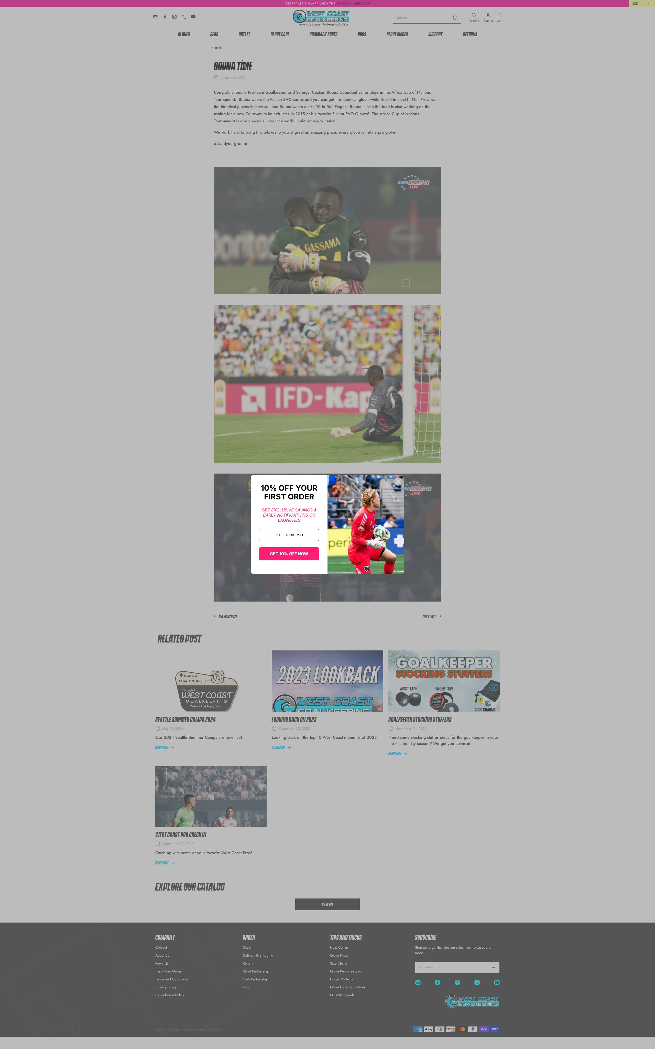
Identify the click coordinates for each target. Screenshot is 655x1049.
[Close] (398, 481)
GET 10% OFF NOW (289, 553)
